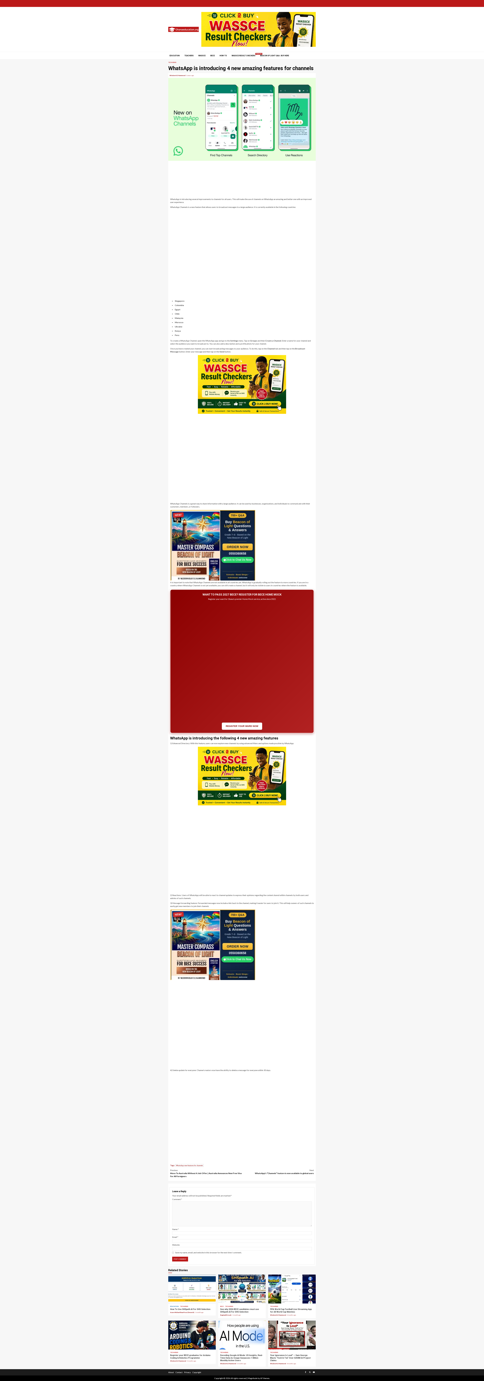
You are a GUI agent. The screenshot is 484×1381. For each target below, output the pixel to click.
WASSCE (202, 56)
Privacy (187, 1372)
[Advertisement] (242, 179)
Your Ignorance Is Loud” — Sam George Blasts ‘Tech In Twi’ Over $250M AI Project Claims (292, 1335)
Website (176, 1245)
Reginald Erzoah (226, 1315)
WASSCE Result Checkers (243, 55)
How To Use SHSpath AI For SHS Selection (192, 1289)
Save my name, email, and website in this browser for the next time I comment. (208, 1252)
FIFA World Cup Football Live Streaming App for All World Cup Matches (292, 1289)
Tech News (172, 62)
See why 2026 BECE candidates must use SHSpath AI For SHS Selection (242, 1289)
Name (175, 1229)
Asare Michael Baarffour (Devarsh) (182, 1312)
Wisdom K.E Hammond (178, 75)
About (171, 1372)
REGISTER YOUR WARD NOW (242, 726)
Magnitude (252, 1378)
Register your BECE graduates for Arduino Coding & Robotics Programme (192, 1335)
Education (175, 56)
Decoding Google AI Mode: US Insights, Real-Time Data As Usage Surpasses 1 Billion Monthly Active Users (242, 1335)
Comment (177, 1199)
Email (175, 1237)
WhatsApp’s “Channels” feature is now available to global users (284, 1171)
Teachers (189, 56)
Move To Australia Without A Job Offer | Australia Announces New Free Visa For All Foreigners (206, 1173)
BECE (212, 56)
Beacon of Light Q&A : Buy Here (274, 56)
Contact (179, 1372)
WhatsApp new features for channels (189, 1165)
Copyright (196, 1372)
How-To (223, 56)
